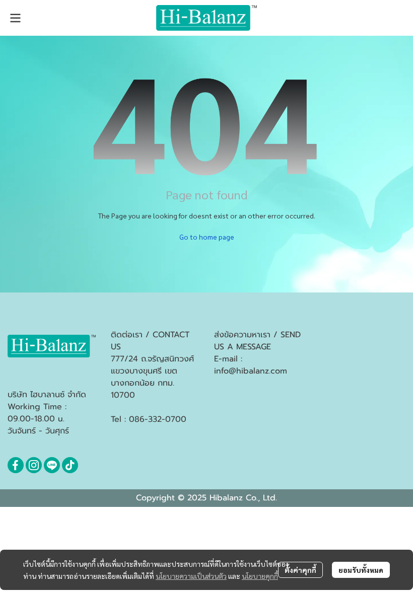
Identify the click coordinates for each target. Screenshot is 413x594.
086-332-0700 (157, 419)
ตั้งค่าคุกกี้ (300, 569)
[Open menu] (15, 18)
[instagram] (34, 465)
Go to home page (206, 236)
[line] (52, 465)
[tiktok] (70, 465)
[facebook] (16, 465)
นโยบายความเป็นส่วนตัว (191, 575)
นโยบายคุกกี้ (260, 575)
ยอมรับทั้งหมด (360, 569)
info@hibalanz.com (250, 371)
